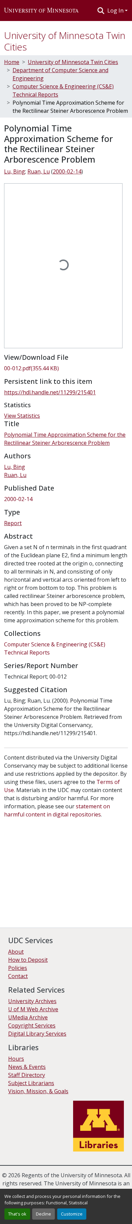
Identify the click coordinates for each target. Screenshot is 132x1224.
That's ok (17, 1214)
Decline (43, 1214)
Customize (72, 1214)
